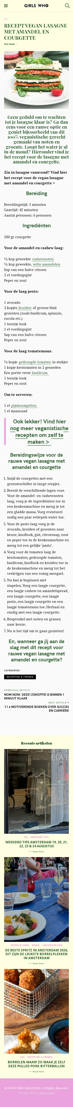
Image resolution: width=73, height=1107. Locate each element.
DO (26, 837)
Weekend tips (40, 837)
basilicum (39, 372)
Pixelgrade (47, 1093)
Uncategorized (52, 945)
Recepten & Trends (20, 677)
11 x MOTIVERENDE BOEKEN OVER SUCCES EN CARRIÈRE (36, 708)
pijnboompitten (24, 405)
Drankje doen (20, 945)
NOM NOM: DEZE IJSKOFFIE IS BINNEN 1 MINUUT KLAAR (34, 696)
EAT (6, 19)
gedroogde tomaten (35, 362)
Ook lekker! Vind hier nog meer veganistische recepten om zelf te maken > (39, 431)
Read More (38, 851)
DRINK (35, 945)
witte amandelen (46, 264)
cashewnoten (43, 259)
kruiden (24, 307)
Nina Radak (9, 44)
